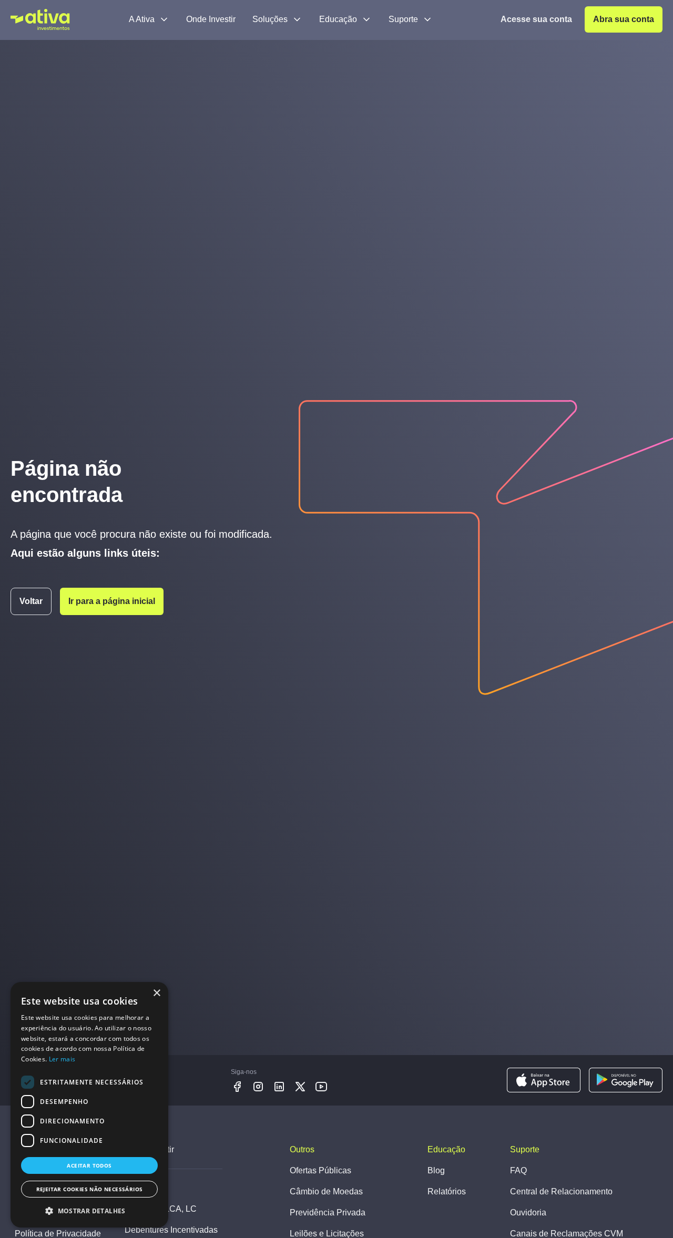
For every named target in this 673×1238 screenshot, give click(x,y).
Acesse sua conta (536, 19)
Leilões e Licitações (327, 1233)
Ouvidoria (528, 1212)
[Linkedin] (279, 1086)
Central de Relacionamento (561, 1191)
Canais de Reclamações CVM (566, 1233)
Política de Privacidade (58, 1233)
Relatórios (446, 1191)
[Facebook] (237, 1086)
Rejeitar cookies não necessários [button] (89, 1189)
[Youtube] (321, 1086)
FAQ (518, 1170)
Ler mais (62, 1059)
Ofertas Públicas (320, 1170)
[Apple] (543, 1080)
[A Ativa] (40, 19)
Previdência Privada (327, 1212)
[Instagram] (258, 1086)
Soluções (270, 19)
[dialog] (89, 1104)
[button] (89, 1210)
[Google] (625, 1080)
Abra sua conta (623, 19)
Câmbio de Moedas (326, 1191)
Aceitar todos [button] (89, 1165)
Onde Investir (211, 19)
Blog (436, 1170)
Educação (338, 19)
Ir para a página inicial (111, 601)
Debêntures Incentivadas (171, 1229)
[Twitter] (300, 1086)
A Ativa (142, 19)
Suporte (403, 19)
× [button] (156, 993)
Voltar (31, 601)
